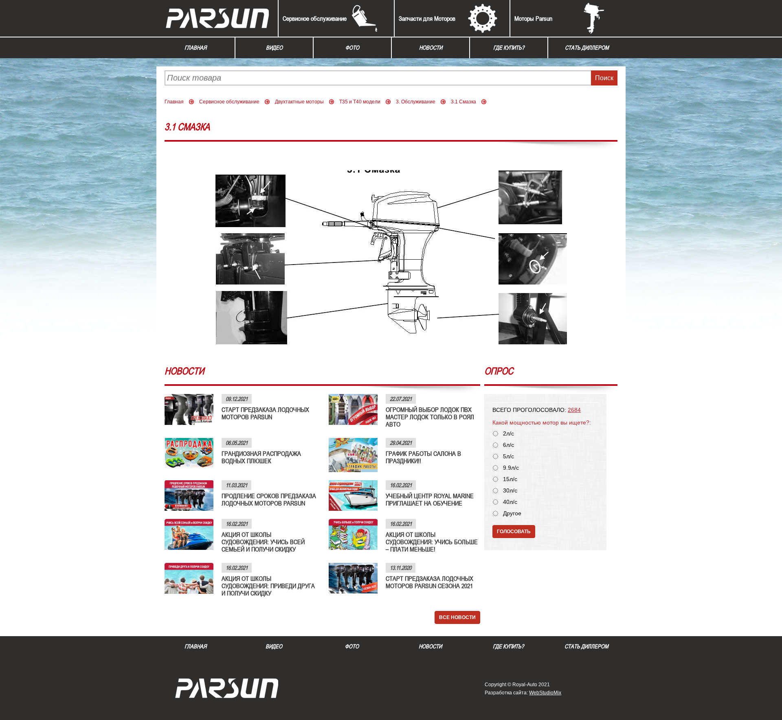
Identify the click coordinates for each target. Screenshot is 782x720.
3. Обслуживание (415, 102)
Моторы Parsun (533, 18)
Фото (352, 47)
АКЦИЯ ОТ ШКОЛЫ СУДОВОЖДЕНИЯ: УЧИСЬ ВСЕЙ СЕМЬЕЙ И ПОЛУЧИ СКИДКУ (263, 542)
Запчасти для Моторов (427, 18)
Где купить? (508, 47)
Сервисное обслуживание (315, 18)
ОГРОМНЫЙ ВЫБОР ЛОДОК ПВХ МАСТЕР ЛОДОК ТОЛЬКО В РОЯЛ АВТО (430, 417)
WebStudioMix (545, 693)
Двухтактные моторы (299, 102)
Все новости (457, 617)
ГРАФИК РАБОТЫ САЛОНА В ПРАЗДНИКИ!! (423, 457)
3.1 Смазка (463, 102)
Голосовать (514, 531)
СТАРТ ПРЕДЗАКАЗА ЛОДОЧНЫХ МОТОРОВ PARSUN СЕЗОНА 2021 (429, 582)
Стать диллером (587, 47)
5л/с (508, 456)
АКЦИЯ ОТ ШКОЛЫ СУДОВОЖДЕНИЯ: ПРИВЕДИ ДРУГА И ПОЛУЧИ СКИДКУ (268, 586)
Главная (195, 47)
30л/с (510, 491)
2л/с (508, 434)
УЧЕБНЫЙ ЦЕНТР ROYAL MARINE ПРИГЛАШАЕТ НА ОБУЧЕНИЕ (430, 499)
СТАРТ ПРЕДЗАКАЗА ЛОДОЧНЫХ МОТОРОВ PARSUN (265, 413)
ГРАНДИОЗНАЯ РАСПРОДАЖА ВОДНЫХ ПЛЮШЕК (261, 457)
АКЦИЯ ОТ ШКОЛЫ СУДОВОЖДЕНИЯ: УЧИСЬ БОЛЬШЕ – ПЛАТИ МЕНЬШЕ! (432, 542)
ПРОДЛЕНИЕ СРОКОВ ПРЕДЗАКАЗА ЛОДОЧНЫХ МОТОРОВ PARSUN (269, 499)
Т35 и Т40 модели (359, 102)
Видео (274, 47)
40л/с (510, 502)
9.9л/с (511, 468)
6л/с (508, 445)
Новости (430, 47)
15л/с (510, 479)
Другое (512, 513)
